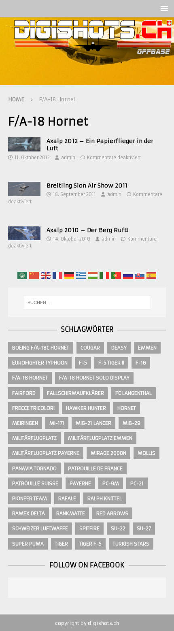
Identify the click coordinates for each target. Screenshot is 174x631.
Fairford (24, 393)
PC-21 (137, 483)
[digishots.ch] (93, 80)
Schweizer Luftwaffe (40, 528)
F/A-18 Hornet (30, 378)
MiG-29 (131, 423)
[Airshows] (24, 144)
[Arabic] (22, 275)
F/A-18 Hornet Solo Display (94, 378)
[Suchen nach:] (87, 302)
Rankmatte (70, 513)
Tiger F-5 (90, 544)
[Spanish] (151, 275)
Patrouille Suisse (35, 483)
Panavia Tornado (34, 468)
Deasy (119, 348)
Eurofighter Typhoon (40, 363)
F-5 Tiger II (111, 363)
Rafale (67, 498)
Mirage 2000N (108, 453)
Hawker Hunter (86, 408)
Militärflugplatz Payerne (45, 453)
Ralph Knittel (104, 498)
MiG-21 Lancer (93, 423)
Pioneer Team (29, 498)
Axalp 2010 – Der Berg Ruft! (87, 230)
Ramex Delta (28, 513)
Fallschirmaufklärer (75, 393)
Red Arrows (112, 513)
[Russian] (128, 275)
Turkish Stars (131, 544)
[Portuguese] (116, 275)
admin (68, 157)
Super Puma (28, 544)
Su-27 (144, 528)
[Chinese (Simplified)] (34, 275)
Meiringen (25, 423)
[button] (163, 8)
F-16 (141, 363)
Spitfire (89, 528)
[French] (58, 275)
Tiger (61, 544)
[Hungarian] (93, 275)
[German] (69, 275)
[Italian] (105, 275)
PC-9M (110, 483)
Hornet (126, 408)
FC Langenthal (133, 393)
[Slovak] (140, 275)
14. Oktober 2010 (71, 239)
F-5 (83, 363)
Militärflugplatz (34, 438)
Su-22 (118, 528)
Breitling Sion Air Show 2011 (87, 185)
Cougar (90, 348)
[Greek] (81, 275)
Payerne (80, 483)
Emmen (147, 348)
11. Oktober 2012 (32, 157)
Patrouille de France (95, 468)
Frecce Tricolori (33, 408)
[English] (46, 275)
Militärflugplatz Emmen (100, 438)
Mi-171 (56, 423)
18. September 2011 (74, 194)
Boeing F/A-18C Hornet (40, 348)
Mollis (146, 453)
